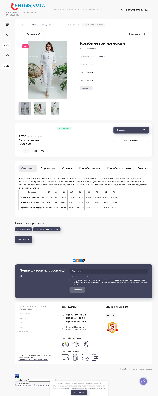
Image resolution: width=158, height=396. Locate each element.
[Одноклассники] (77, 260)
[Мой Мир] (80, 260)
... (100, 9)
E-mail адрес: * (22, 380)
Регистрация (25, 331)
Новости (22, 318)
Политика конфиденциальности (33, 360)
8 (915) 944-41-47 (76, 321)
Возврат (143, 168)
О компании (58, 9)
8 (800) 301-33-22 (137, 9)
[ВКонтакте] (74, 260)
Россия (101, 57)
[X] (83, 260)
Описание (27, 168)
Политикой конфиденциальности (89, 282)
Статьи (22, 322)
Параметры (48, 168)
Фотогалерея (25, 313)
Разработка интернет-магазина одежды (136, 369)
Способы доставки (119, 168)
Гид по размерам (90, 9)
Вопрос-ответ (73, 9)
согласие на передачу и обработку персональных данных (108, 280)
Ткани (21, 327)
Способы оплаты (89, 168)
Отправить (77, 290)
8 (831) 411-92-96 (75, 318)
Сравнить (35, 151)
